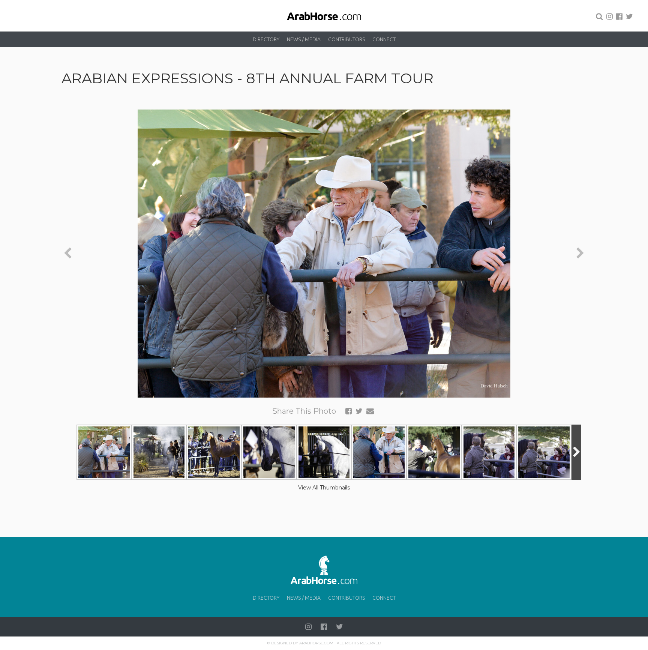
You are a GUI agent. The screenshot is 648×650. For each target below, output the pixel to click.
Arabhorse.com (316, 643)
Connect (384, 39)
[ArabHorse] (324, 15)
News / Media (304, 39)
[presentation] (68, 253)
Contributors (346, 39)
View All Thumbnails (324, 487)
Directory (266, 39)
